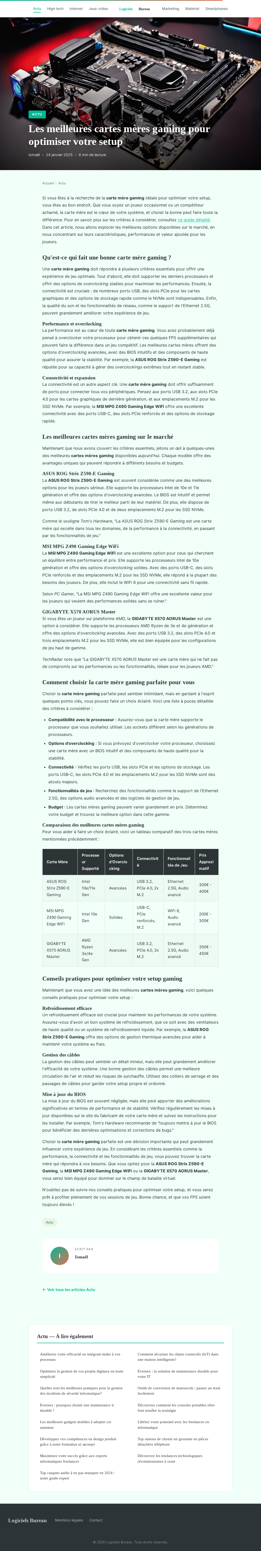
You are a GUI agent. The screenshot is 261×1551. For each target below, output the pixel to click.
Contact (95, 1520)
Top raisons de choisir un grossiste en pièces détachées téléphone (173, 1441)
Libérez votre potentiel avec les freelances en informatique (173, 1424)
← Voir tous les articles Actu (68, 1289)
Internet (76, 8)
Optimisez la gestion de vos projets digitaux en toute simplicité (81, 1374)
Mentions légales (69, 1520)
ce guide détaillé (194, 219)
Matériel (192, 8)
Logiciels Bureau (27, 1520)
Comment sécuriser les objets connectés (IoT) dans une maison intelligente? (178, 1357)
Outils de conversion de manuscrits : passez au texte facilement (179, 1390)
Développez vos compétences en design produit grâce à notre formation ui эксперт (78, 1441)
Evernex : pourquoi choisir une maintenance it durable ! (77, 1407)
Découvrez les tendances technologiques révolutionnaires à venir (170, 1458)
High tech (55, 8)
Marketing (170, 8)
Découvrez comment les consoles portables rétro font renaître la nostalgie (176, 1407)
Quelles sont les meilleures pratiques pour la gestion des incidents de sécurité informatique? (81, 1390)
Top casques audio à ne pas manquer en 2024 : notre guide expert (77, 1475)
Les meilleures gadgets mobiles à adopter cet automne (75, 1424)
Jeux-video (98, 8)
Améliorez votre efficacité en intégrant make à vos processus (80, 1357)
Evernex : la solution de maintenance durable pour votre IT (178, 1374)
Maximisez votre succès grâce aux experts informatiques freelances (73, 1458)
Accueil (48, 183)
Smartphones (216, 8)
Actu (37, 8)
